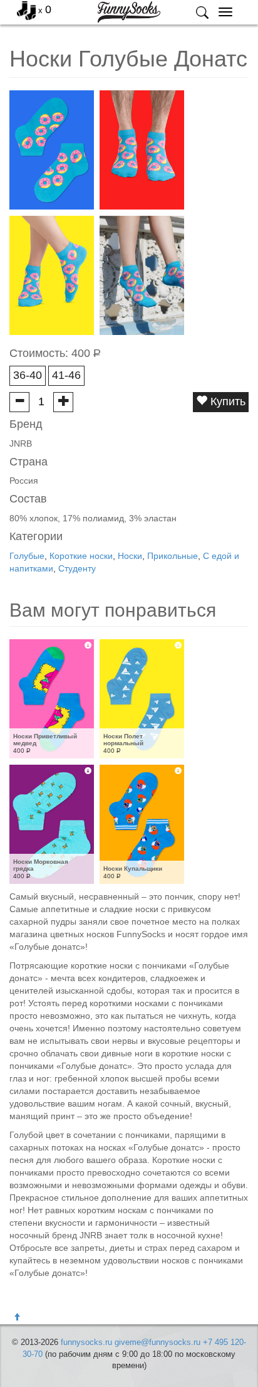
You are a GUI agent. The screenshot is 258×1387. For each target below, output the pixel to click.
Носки (130, 556)
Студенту (77, 568)
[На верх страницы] (16, 1317)
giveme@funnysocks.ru (157, 1342)
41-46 (66, 375)
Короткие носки (81, 556)
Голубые (26, 556)
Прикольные (172, 556)
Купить (226, 401)
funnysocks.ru (86, 1342)
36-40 (27, 375)
